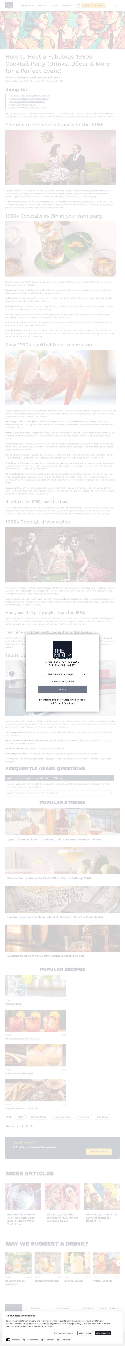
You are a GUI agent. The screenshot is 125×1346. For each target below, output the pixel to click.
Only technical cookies (63, 1333)
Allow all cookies (103, 1333)
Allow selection (84, 1333)
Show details (47, 1326)
